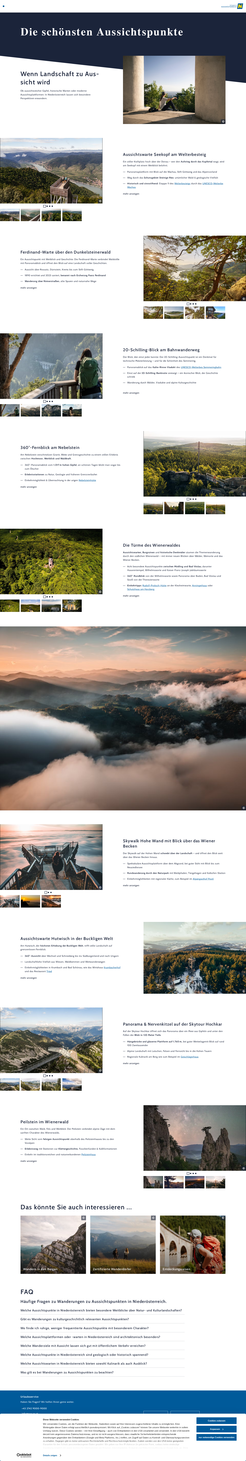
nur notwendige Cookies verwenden (216, 1437)
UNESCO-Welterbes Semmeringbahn (201, 367)
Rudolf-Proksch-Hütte (154, 585)
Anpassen (215, 1429)
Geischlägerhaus (189, 1056)
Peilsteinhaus (88, 1154)
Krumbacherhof (112, 967)
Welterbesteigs (182, 183)
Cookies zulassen (216, 1420)
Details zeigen (50, 1455)
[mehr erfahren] (53, 1245)
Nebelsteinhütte (87, 480)
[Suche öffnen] (19, 6)
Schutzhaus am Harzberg (140, 589)
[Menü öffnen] (3, 6)
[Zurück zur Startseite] (232, 6)
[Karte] (11, 6)
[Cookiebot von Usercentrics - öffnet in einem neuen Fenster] (24, 1455)
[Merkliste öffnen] (15, 6)
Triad (49, 971)
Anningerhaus (199, 585)
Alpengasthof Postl (203, 879)
